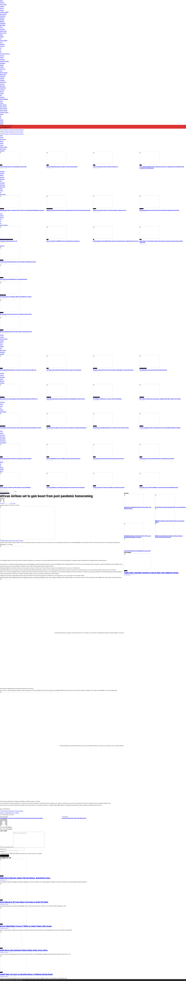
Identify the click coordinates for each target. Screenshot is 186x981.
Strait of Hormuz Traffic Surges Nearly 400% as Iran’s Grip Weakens (15, 487)
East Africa (3, 105)
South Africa (3, 110)
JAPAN (1, 120)
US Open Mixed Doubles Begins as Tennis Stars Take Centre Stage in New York (18, 370)
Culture (2, 84)
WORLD (1, 114)
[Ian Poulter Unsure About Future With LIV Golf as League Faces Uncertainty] (56, 361)
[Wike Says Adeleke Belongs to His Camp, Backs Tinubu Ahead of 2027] (10, 323)
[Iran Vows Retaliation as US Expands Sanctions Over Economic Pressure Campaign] (56, 478)
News (1, 1)
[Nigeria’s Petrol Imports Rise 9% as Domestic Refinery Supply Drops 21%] (103, 201)
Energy (2, 37)
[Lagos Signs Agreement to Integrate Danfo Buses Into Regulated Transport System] (56, 390)
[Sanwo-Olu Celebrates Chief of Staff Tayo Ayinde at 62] (103, 158)
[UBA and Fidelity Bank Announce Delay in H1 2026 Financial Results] (56, 158)
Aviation (2, 44)
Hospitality (3, 82)
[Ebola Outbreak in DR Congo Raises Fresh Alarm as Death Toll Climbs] (10, 449)
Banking (2, 21)
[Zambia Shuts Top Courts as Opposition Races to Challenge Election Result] (149, 449)
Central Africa (4, 112)
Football (2, 59)
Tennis (2, 67)
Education (3, 16)
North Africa (3, 108)
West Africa (3, 107)
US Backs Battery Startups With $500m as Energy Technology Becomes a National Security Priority (115, 241)
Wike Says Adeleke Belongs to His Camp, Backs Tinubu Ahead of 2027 (16, 331)
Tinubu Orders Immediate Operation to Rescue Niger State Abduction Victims (18, 261)
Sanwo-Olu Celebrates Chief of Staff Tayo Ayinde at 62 (105, 166)
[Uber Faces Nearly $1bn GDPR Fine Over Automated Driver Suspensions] (56, 232)
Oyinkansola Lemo (4, 904)
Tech (1, 42)
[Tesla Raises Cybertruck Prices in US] (10, 232)
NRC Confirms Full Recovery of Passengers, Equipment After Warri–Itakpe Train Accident (160, 399)
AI (0, 50)
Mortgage (2, 25)
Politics (2, 55)
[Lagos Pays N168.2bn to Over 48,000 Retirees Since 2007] (10, 158)
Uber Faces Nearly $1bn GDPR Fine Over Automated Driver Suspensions (63, 241)
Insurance (3, 23)
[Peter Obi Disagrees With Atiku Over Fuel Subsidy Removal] (10, 270)
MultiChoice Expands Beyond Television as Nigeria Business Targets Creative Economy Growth (68, 210)
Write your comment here (6, 847)
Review (2, 8)
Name (1, 849)
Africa (1, 103)
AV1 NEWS (2, 503)
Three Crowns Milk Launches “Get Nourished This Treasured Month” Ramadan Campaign (160, 427)
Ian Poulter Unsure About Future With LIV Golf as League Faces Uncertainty (63, 370)
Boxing (2, 65)
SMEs (1, 35)
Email (1, 851)
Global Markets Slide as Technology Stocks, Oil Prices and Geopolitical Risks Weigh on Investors (22, 210)
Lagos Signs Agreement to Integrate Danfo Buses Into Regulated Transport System (65, 399)
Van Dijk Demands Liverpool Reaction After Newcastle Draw (153, 370)
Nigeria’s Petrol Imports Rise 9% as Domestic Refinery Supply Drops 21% (109, 210)
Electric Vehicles (5, 54)
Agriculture (3, 31)
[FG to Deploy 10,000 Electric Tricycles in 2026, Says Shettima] (103, 390)
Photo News (3, 4)
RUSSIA (2, 122)
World (1, 485)
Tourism (2, 80)
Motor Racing (3, 72)
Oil (1, 38)
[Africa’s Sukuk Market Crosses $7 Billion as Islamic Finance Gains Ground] (56, 449)
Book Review (3, 14)
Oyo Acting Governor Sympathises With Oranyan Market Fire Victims (16, 296)
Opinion (2, 6)
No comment (12, 503)
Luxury (2, 93)
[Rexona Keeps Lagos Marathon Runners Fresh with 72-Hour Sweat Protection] (103, 419)
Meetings (2, 86)
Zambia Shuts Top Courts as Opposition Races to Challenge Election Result (157, 458)
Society (2, 10)
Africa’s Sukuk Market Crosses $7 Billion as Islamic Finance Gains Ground (63, 458)
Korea (1, 124)
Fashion (2, 97)
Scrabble (2, 76)
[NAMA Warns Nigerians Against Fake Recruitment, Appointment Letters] (13, 866)
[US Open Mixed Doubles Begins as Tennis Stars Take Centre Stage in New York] (10, 361)
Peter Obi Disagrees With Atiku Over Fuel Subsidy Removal (13, 279)
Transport (3, 88)
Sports (2, 57)
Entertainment (4, 99)
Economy (2, 29)
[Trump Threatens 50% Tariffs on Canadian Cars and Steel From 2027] (103, 478)
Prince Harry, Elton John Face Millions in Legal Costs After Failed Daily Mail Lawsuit (159, 487)
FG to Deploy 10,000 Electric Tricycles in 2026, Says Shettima (107, 399)
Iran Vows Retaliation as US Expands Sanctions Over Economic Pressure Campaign (65, 487)
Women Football (4, 61)
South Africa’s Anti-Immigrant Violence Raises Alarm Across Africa (108, 458)
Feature (2, 2)
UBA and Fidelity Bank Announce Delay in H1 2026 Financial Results (61, 166)
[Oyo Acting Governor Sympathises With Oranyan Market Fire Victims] (10, 288)
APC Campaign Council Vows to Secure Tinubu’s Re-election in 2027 (16, 314)
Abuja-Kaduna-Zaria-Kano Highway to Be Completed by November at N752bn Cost (18, 399)
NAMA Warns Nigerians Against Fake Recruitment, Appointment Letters (25, 878)
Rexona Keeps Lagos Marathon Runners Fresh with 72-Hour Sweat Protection (111, 427)
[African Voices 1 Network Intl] (12, 129)
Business (2, 18)
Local (1, 295)
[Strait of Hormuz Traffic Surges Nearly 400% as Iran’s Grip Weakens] (10, 478)
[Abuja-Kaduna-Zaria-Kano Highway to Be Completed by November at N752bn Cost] (10, 390)
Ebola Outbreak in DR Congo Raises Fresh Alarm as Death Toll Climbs (15, 458)
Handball (2, 63)
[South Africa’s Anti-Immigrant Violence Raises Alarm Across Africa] (103, 449)
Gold (1, 27)
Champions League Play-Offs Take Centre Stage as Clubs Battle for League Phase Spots (113, 370)
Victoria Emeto (3, 879)
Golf (1, 71)
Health (2, 91)
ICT (1, 48)
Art (1, 95)
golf (47, 368)
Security (2, 46)
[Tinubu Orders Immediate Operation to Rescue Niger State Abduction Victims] (10, 253)
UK (0, 118)
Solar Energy (3, 40)
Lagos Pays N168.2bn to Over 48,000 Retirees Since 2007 (13, 166)
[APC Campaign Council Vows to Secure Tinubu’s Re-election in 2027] (10, 305)
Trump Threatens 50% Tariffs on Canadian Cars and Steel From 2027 (108, 487)
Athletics (2, 69)
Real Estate (3, 33)
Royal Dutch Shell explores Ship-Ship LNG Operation (74, 818)
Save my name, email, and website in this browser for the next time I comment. (21, 853)
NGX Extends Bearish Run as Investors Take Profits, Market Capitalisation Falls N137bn (159, 210)
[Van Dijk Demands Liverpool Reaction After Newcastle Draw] (149, 361)
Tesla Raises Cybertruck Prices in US (8, 241)
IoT (1, 52)
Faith (1, 101)
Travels (2, 78)
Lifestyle (2, 89)
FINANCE (2, 20)
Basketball (3, 74)
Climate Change (4, 12)
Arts (1, 426)
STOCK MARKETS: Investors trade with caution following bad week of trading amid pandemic (21, 818)
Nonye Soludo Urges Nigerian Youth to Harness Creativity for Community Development (66, 427)
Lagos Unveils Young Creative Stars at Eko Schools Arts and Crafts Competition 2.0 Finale (20, 427)
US (0, 116)
